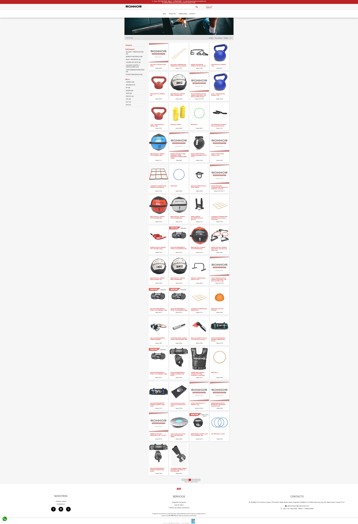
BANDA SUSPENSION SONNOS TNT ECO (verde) (198, 65)
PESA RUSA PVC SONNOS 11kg (218, 65)
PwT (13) (128, 102)
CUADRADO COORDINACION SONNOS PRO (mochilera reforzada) (219, 218)
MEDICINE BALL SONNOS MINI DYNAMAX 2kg (178, 278)
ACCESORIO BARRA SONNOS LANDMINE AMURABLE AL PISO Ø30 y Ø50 (179, 470)
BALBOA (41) (129, 90)
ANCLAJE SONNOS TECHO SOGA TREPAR (198, 186)
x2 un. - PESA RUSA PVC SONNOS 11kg (218, 94)
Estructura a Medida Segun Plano (158, 65)
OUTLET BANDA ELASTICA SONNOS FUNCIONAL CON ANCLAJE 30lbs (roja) (218, 279)
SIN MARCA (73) (130, 85)
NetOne (185, 523)
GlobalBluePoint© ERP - (172, 523)
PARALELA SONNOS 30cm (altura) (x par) (198, 278)
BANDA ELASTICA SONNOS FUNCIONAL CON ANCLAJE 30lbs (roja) (219, 249)
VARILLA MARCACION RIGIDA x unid (217, 154)
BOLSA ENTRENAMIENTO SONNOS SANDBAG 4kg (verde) (218, 339)
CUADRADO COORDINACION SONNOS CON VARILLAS (158, 186)
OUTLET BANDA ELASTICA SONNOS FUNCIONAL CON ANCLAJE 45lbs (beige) (198, 95)
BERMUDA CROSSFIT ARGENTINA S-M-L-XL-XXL (158, 434)
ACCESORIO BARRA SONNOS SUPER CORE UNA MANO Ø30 (179, 338)
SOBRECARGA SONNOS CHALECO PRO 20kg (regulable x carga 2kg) (198, 374)
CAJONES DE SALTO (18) (133, 62)
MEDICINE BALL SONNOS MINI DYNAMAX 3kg (178, 94)
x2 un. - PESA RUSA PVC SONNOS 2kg (157, 125)
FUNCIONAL (129, 38)
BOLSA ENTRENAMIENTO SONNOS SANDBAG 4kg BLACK (178, 374)
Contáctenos (61, 504)
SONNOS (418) (130, 82)
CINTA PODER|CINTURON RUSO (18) (135, 70)
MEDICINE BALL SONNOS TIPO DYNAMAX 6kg (198, 248)
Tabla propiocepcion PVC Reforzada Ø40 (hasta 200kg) (178, 435)
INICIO (164, 13)
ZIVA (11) (128, 104)
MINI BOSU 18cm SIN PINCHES (217, 309)
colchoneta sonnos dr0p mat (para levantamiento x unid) (178, 404)
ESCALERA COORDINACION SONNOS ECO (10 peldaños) (178, 65)
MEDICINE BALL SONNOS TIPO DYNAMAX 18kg (157, 154)
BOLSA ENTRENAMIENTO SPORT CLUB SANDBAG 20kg (179, 309)
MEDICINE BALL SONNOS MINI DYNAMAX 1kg (157, 278)
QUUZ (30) (129, 93)
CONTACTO (192, 13)
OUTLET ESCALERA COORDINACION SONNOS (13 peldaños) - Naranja (219, 187)
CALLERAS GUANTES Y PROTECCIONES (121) (133, 66)
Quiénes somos (61, 501)
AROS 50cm (194, 124)
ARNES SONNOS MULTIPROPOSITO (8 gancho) (197, 218)
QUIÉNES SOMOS (183, 13)
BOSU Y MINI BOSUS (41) (133, 59)
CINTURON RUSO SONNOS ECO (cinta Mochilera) (218, 125)
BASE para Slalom (176, 124)
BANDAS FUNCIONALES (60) (134, 56)
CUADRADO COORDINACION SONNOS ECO (199, 309)
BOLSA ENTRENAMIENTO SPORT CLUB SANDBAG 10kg (158, 373)
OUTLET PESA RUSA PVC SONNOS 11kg (198, 403)
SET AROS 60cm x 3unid (218, 434)
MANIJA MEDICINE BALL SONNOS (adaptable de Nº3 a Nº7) (199, 155)
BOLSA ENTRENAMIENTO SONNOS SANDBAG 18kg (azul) (157, 404)
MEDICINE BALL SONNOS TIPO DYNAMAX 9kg (157, 217)
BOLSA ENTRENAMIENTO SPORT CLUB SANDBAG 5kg (178, 248)
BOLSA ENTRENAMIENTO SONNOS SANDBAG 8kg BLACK (157, 470)
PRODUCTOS (172, 13)
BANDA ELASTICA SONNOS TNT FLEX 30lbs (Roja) (158, 248)
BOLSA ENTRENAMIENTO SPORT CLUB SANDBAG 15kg (158, 309)
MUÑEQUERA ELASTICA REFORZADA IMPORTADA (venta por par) (218, 404)
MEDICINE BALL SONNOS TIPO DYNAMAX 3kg (178, 217)
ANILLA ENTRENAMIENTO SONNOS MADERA (157, 338)
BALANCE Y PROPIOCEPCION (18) (134, 52)
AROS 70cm (214, 372)
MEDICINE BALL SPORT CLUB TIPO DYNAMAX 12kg (199, 434)
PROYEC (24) (130, 96)
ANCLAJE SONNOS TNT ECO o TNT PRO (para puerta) (199, 338)
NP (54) (128, 87)
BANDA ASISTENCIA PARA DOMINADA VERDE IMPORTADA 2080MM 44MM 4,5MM (179, 156)
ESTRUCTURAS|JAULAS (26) (134, 74)
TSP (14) (128, 99)
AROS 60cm (174, 186)
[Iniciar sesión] (209, 7)
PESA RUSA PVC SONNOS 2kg (157, 94)
